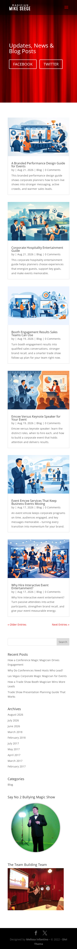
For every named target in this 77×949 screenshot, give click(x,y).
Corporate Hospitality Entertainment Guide (37, 249)
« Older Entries (17, 624)
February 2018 (17, 737)
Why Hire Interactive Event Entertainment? (30, 586)
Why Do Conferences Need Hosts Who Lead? (35, 670)
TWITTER (51, 64)
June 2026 (14, 726)
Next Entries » (60, 624)
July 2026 (13, 720)
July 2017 (13, 743)
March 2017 (15, 761)
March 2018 (15, 732)
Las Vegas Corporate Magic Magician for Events (37, 676)
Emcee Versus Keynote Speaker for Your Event (36, 418)
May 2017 (14, 749)
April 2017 (14, 755)
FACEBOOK (23, 64)
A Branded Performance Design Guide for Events (38, 164)
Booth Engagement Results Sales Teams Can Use (34, 333)
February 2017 (17, 766)
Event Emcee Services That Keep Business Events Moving (34, 502)
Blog (39, 170)
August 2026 (15, 714)
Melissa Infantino (37, 939)
